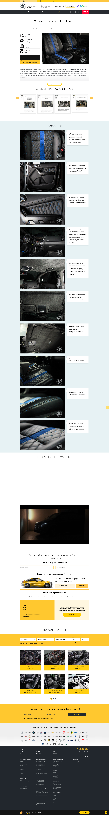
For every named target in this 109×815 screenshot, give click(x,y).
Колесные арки (77, 596)
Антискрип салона (23, 774)
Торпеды (21, 766)
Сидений (54, 794)
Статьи (21, 751)
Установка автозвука (41, 759)
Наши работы (23, 749)
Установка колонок (40, 762)
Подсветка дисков (40, 779)
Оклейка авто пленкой (58, 759)
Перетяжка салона (57, 792)
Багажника (22, 769)
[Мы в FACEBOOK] (74, 12)
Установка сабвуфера (40, 765)
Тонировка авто (23, 778)
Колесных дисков (56, 775)
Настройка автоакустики (41, 772)
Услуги (23, 12)
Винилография (56, 764)
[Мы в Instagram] (79, 12)
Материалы (55, 753)
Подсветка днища (40, 780)
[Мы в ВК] (71, 12)
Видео (21, 753)
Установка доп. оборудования (42, 788)
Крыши (21, 773)
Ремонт (54, 783)
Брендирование (56, 765)
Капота (21, 770)
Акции (44, 12)
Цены (37, 12)
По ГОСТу (21, 780)
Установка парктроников (41, 793)
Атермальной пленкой (24, 781)
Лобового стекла (23, 788)
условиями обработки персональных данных (43, 718)
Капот (47, 596)
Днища (21, 772)
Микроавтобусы (56, 788)
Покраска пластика (57, 784)
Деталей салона (56, 773)
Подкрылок (22, 762)
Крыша (39, 596)
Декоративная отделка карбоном (60, 785)
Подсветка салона (40, 781)
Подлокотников (56, 800)
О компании (52, 12)
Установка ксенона (40, 784)
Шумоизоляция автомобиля (26, 759)
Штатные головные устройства (42, 800)
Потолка (21, 765)
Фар (21, 789)
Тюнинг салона (56, 781)
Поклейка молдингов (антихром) (59, 766)
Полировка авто (23, 786)
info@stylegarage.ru (85, 756)
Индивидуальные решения (41, 773)
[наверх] (106, 812)
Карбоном (55, 776)
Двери (30, 596)
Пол (23, 596)
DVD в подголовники (40, 803)
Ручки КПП (55, 802)
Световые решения (40, 777)
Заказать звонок (70, 6)
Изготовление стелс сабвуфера (42, 770)
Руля (54, 799)
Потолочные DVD (39, 802)
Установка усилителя (40, 764)
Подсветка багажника (40, 783)
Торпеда (66, 596)
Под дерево (55, 777)
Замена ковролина (57, 787)
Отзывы (38, 751)
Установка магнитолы (40, 761)
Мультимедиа (39, 798)
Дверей (21, 761)
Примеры (30, 12)
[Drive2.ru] (85, 11)
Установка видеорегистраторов (42, 789)
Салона (54, 772)
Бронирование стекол (24, 783)
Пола (21, 768)
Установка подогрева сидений (42, 795)
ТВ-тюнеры (38, 804)
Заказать (82, 586)
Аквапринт (55, 770)
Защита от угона (39, 791)
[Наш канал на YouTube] (76, 12)
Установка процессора (41, 766)
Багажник (56, 596)
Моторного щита (23, 764)
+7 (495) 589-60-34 (58, 6)
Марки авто (55, 749)
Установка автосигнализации (42, 792)
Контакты (38, 753)
